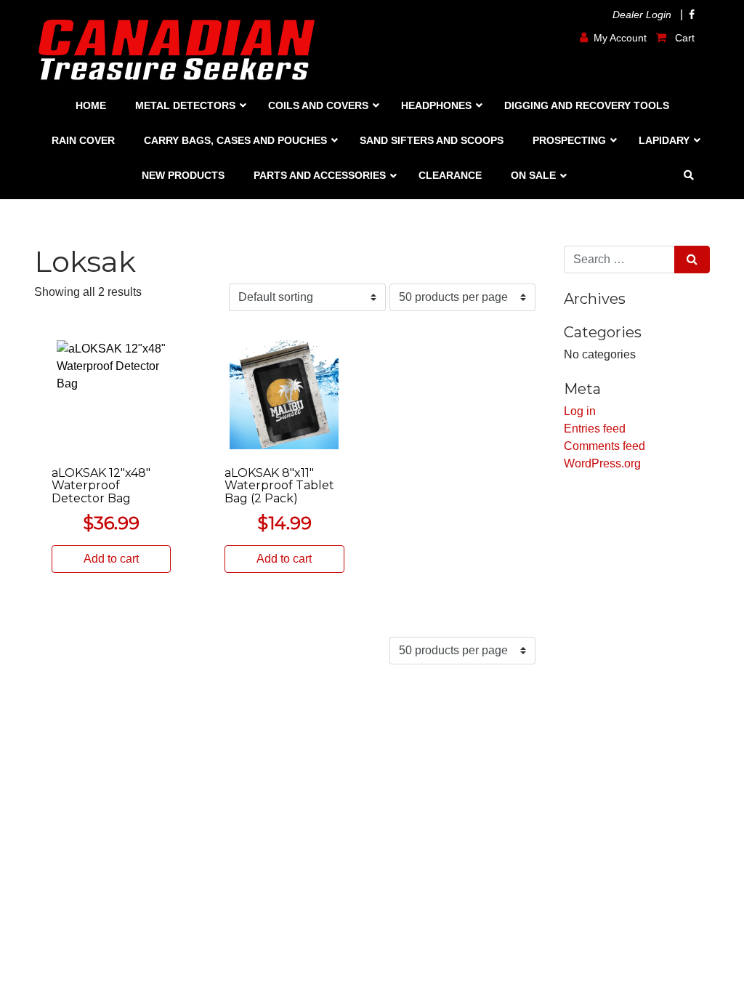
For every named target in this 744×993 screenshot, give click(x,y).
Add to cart (111, 558)
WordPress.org (602, 463)
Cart (683, 38)
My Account (620, 38)
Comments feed (604, 446)
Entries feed (595, 428)
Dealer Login (641, 14)
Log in (580, 411)
